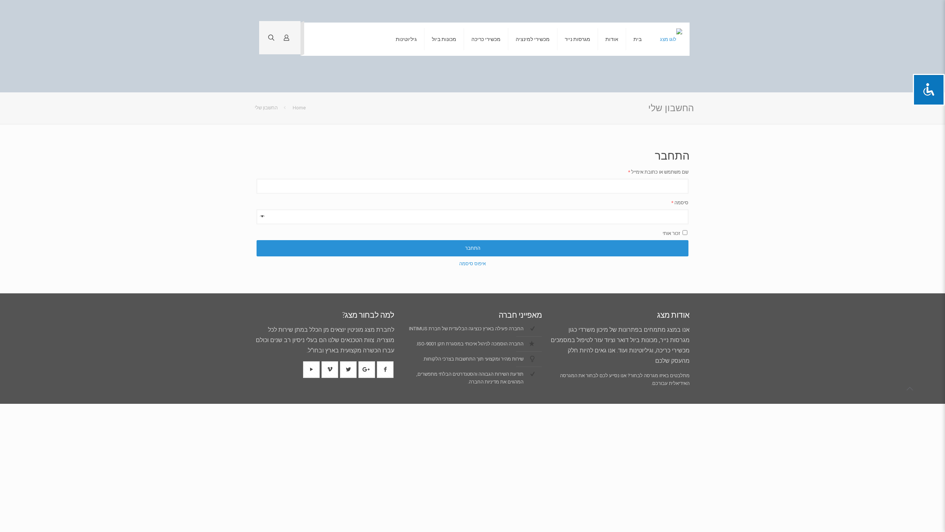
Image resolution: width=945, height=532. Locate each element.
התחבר (472, 248)
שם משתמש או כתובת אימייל (658, 172)
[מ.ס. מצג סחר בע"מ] (671, 39)
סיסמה (679, 202)
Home (299, 107)
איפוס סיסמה (472, 263)
